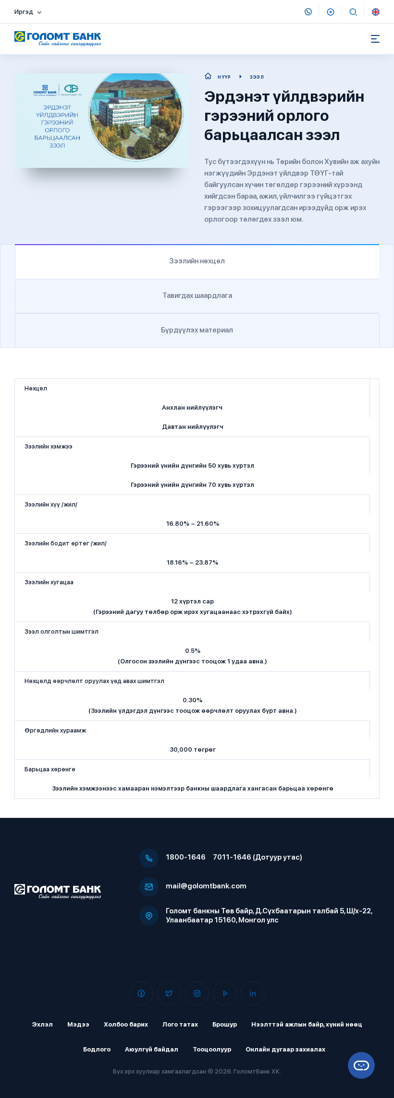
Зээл (257, 77)
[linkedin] (253, 993)
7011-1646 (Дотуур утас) (257, 857)
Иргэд (23, 11)
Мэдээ (78, 1024)
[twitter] (169, 993)
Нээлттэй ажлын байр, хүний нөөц (306, 1024)
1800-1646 (186, 857)
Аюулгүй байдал (151, 1049)
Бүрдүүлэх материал (197, 330)
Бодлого (97, 1049)
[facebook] (141, 993)
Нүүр (224, 77)
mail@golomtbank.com (206, 886)
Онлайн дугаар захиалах (285, 1049)
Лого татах (180, 1024)
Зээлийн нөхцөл (197, 261)
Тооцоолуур (212, 1049)
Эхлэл (42, 1024)
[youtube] (225, 993)
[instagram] (197, 993)
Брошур (224, 1024)
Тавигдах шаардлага (197, 295)
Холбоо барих (126, 1024)
